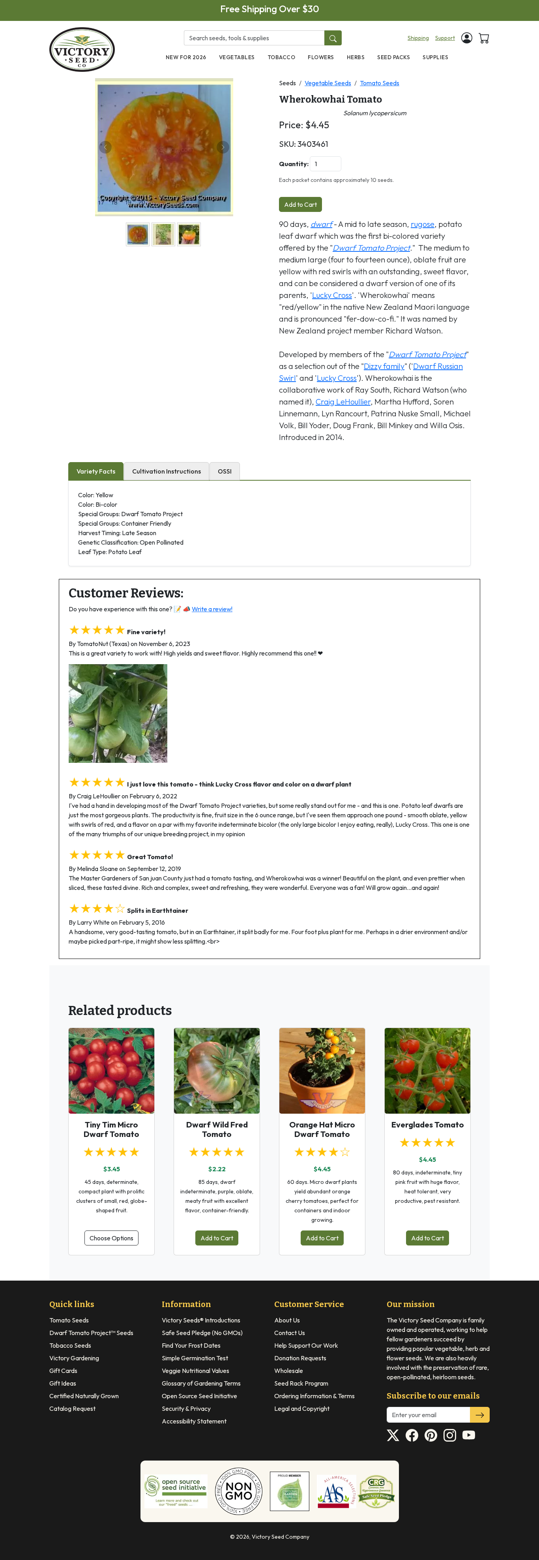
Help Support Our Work (306, 1345)
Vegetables (237, 57)
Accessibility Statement (194, 1421)
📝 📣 (203, 609)
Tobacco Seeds (70, 1345)
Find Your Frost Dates (191, 1345)
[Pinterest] (431, 1435)
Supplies (435, 57)
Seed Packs (393, 57)
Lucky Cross (332, 295)
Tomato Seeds (379, 83)
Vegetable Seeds (328, 83)
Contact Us (289, 1333)
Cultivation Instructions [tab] (166, 471)
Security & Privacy (186, 1408)
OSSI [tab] (225, 471)
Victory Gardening (74, 1358)
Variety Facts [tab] (96, 471)
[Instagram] (450, 1435)
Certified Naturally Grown (84, 1396)
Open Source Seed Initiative (199, 1396)
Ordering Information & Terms (314, 1396)
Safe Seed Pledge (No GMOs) (202, 1333)
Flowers (321, 57)
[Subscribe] (480, 1415)
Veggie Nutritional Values (195, 1371)
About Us (287, 1320)
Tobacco (282, 57)
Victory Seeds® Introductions (201, 1320)
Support (445, 37)
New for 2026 (186, 57)
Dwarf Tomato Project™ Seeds (91, 1333)
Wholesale (288, 1371)
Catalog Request (72, 1408)
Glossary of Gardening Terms (201, 1383)
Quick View (111, 1101)
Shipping (418, 37)
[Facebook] (412, 1435)
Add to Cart (300, 204)
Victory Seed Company (280, 1536)
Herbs (356, 57)
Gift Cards (63, 1371)
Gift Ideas (62, 1383)
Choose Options (111, 1238)
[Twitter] (393, 1435)
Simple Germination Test (195, 1358)
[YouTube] (468, 1435)
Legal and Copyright (301, 1408)
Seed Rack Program (301, 1383)
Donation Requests (300, 1358)
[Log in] (466, 37)
